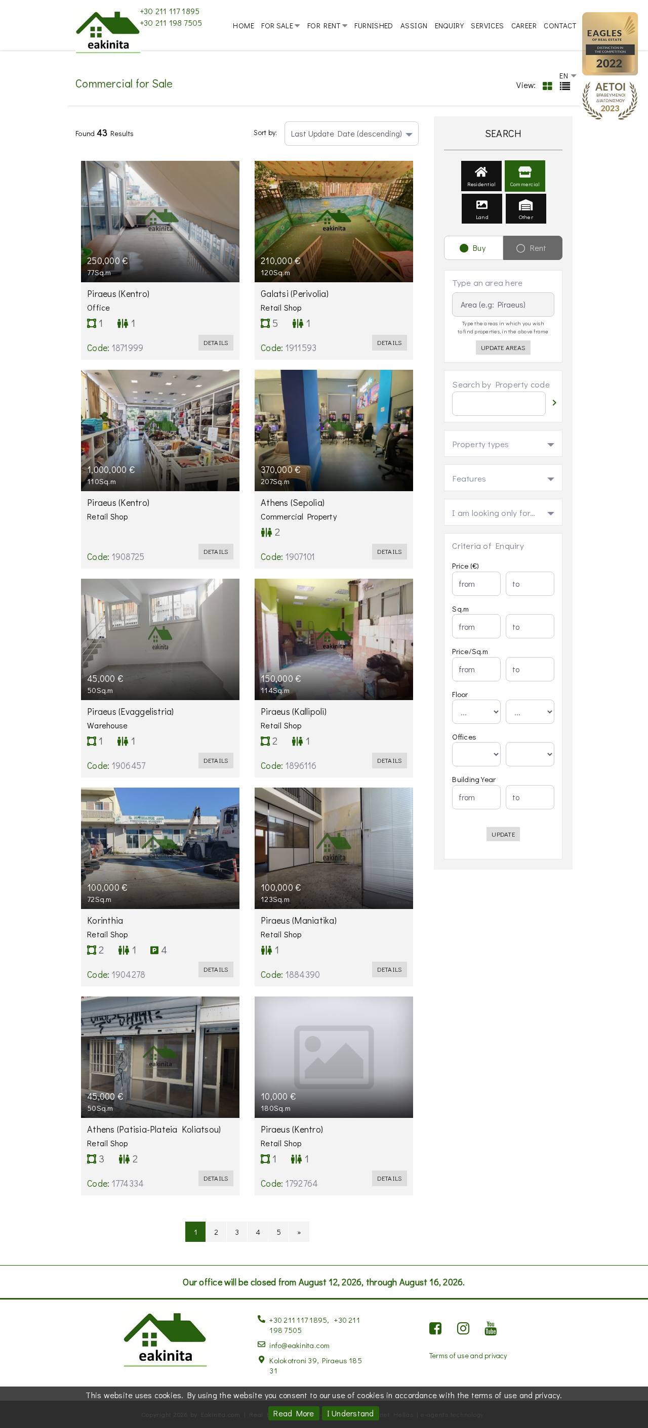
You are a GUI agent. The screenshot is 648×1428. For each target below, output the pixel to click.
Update (503, 834)
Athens (294, 502)
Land (482, 217)
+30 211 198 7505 (171, 22)
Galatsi (296, 293)
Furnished (373, 25)
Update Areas (503, 347)
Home (243, 25)
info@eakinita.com (299, 1345)
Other (526, 217)
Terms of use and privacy (468, 1355)
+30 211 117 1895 (170, 11)
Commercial (525, 184)
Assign (413, 25)
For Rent (324, 25)
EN (564, 75)
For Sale (277, 25)
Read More (293, 1413)
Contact (560, 25)
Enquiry (449, 25)
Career (524, 25)
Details (216, 342)
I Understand (350, 1413)
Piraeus (119, 293)
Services (487, 25)
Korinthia (106, 920)
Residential (481, 184)
